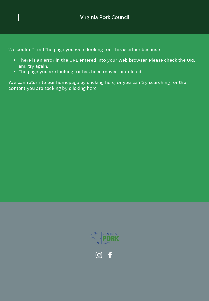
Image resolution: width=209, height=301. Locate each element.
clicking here (101, 82)
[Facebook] (110, 254)
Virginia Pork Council (104, 17)
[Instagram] (98, 254)
